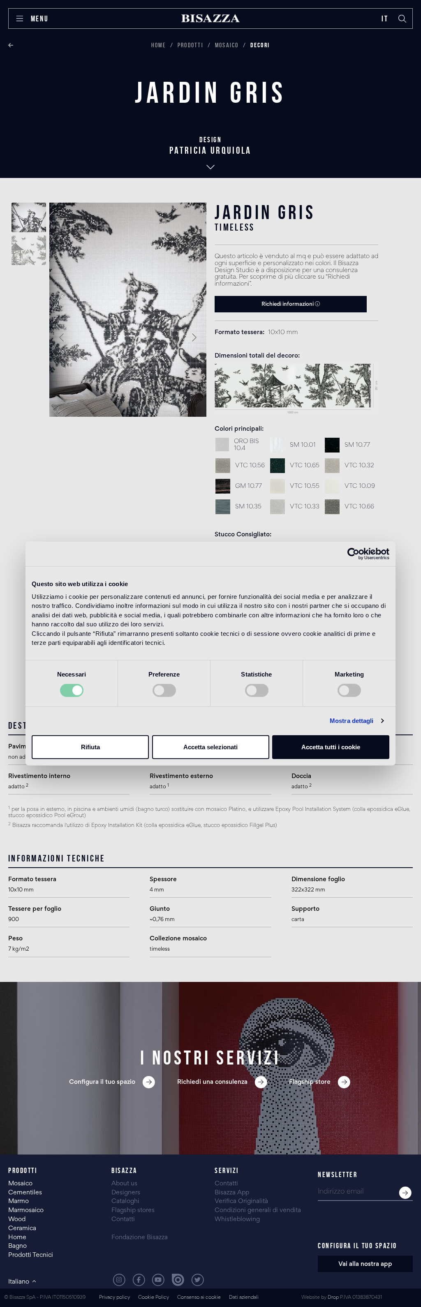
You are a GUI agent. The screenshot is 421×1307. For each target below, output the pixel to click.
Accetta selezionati (210, 746)
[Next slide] (193, 337)
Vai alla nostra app (365, 1264)
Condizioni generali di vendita (258, 1210)
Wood (16, 1219)
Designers (125, 1193)
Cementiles (25, 1193)
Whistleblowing (237, 1219)
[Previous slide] (62, 337)
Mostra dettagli (352, 720)
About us (124, 1184)
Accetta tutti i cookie (330, 746)
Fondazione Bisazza (139, 1237)
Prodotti (191, 45)
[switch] (164, 690)
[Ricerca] (402, 18)
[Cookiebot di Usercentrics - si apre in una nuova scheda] (353, 554)
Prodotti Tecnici (30, 1255)
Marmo (18, 1201)
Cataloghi (125, 1201)
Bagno (17, 1246)
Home (158, 45)
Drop (333, 1297)
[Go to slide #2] (29, 250)
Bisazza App (232, 1193)
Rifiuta (90, 746)
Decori (260, 45)
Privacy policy (114, 1297)
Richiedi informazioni (288, 304)
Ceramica (22, 1228)
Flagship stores (133, 1210)
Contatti (123, 1219)
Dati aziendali (244, 1297)
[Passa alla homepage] (210, 18)
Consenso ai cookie (199, 1297)
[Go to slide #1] (29, 217)
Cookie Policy (153, 1297)
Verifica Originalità (241, 1201)
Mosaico (227, 45)
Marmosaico (26, 1210)
